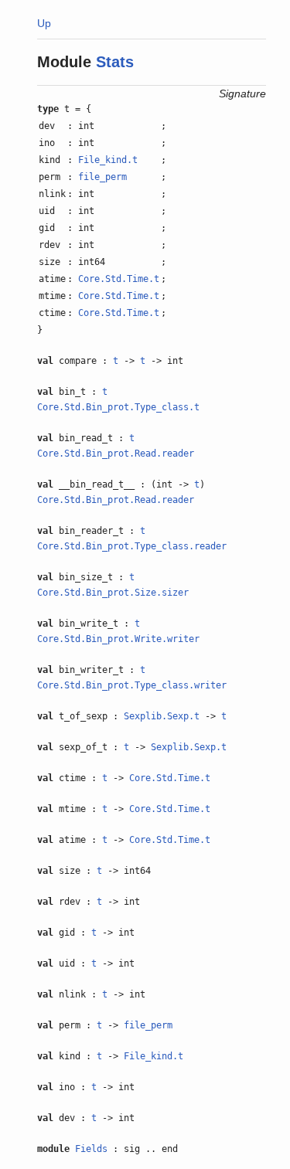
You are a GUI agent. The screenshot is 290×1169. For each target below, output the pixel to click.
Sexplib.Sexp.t (162, 716)
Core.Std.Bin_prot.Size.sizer (113, 592)
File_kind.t (108, 160)
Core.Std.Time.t (118, 279)
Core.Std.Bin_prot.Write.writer (118, 639)
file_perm (102, 177)
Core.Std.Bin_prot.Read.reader (115, 453)
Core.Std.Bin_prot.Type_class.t (118, 407)
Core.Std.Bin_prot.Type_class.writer (132, 685)
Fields (91, 1149)
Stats (115, 61)
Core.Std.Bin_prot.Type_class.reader (132, 546)
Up (44, 23)
